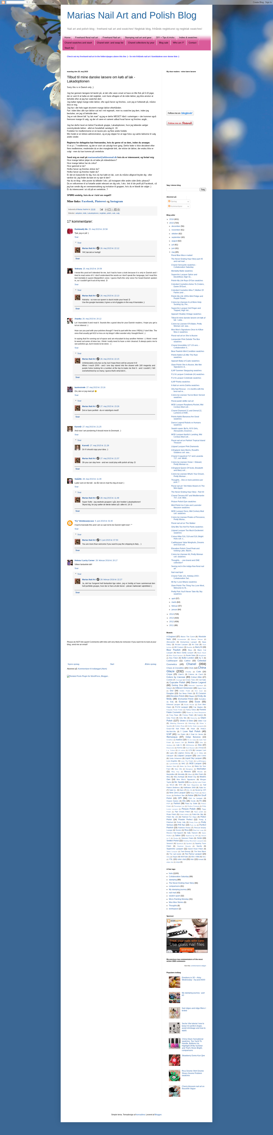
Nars (182, 790)
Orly (184, 801)
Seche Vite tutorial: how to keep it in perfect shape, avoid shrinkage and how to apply (194, 1026)
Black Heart (201, 653)
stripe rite (170, 862)
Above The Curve (188, 637)
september (176, 237)
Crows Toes (190, 680)
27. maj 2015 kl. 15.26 (109, 406)
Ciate (198, 672)
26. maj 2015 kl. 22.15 (109, 359)
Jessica (191, 742)
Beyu (190, 650)
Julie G (179, 745)
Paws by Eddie (191, 803)
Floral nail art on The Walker (183, 523)
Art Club (195, 644)
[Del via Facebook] (115, 209)
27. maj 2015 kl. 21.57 (109, 458)
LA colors (181, 750)
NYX (180, 785)
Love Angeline (172, 761)
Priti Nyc (181, 825)
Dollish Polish (185, 691)
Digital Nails (201, 688)
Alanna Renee (197, 639)
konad (200, 859)
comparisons (174, 886)
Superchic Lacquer (175, 849)
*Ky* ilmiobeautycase (84, 521)
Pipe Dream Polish (182, 812)
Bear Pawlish (174, 650)
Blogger (158, 1115)
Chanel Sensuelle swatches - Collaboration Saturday (183, 266)
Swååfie (78, 479)
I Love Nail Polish (190, 731)
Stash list (69, 48)
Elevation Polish (177, 696)
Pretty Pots (193, 822)
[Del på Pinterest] (118, 209)
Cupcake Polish (177, 682)
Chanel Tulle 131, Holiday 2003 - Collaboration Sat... (185, 577)
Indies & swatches (188, 37)
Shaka (175, 838)
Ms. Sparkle (179, 782)
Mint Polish (199, 774)
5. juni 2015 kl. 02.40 (104, 521)
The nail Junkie (175, 854)
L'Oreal (200, 748)
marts (174, 602)
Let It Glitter (198, 753)
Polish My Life (172, 817)
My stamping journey (178, 889)
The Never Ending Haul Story (181, 883)
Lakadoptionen (93, 213)
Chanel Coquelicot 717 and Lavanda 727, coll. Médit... (187, 457)
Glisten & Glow (186, 721)
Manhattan (201, 769)
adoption (79, 213)
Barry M (198, 647)
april (174, 598)
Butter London (188, 658)
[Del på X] (112, 209)
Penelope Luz (179, 806)
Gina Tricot (171, 718)
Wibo (204, 857)
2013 (171, 618)
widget (203, 966)
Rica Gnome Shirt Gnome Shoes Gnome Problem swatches (193, 1073)
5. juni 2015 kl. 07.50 (109, 540)
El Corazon (201, 693)
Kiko (200, 745)
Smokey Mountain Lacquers (193, 841)
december (176, 226)
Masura (187, 771)
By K (201, 658)
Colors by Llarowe (176, 677)
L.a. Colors (171, 750)
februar (175, 606)
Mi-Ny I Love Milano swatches (184, 582)
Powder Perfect (185, 819)
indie (84, 213)
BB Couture (178, 647)
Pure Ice (193, 825)
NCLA (172, 785)
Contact (192, 42)
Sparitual (179, 843)
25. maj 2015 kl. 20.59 (92, 269)
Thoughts (173, 905)
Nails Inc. (173, 790)
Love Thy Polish (187, 761)
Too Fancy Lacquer (193, 854)
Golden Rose (180, 726)
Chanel (191, 664)
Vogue (175, 857)
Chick (190, 668)
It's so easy (191, 740)
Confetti (169, 680)
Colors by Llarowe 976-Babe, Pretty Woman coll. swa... (186, 325)
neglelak (103, 213)
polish (109, 213)
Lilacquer (170, 756)
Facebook (87, 201)
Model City (192, 777)
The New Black (200, 851)
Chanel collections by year (141, 42)
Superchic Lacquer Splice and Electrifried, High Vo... (184, 275)
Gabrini (200, 715)
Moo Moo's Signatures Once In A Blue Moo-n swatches (187, 331)
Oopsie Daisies (173, 801)
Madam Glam (171, 766)
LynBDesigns (201, 761)
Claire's (181, 674)
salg (117, 213)
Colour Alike (196, 677)
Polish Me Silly (197, 814)
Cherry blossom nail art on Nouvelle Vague (193, 1087)
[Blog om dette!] (109, 209)
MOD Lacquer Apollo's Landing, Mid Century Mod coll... (186, 435)
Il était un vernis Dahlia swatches (185, 385)
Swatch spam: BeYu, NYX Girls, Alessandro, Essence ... (184, 429)
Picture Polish (189, 809)
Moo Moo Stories (176, 902)
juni (173, 248)
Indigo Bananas (193, 737)
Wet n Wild (195, 857)
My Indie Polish (200, 782)
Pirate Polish (171, 814)
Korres (179, 748)
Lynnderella (173, 763)
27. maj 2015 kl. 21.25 (91, 427)
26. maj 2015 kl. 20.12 (91, 319)
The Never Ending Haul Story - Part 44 (187, 492)
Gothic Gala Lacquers (196, 726)
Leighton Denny (184, 753)
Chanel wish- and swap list (110, 42)
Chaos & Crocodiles (175, 668)
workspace (173, 909)
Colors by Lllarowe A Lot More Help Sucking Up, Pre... (186, 303)
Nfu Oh (189, 790)
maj (173, 252)
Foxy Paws (174, 715)
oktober (175, 234)
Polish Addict (184, 814)
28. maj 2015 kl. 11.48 (109, 498)
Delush (169, 688)
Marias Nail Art (83, 209)
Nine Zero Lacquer (177, 793)
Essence (183, 701)
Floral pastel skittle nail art (182, 401)
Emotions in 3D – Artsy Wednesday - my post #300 (193, 978)
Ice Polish (181, 734)
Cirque (169, 674)
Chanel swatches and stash (78, 42)
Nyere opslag (73, 664)
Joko (201, 742)
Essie (197, 701)
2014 (171, 614)
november (176, 230)
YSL (171, 859)
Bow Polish (173, 658)
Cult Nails (202, 680)
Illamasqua (172, 737)
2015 (171, 223)
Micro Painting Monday (179, 899)
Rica (186, 830)
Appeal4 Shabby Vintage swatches (186, 314)
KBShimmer (190, 745)
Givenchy (193, 718)
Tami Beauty (185, 851)
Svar (77, 237)
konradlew (140, 1115)
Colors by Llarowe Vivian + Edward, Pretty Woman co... (186, 463)
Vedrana (78, 269)
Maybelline (171, 774)
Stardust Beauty (184, 846)
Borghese (202, 655)
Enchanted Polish (186, 699)
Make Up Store (185, 766)
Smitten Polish (173, 841)
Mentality (181, 774)
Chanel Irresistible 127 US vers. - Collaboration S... (185, 346)
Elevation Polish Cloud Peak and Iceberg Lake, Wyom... (185, 549)
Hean (193, 729)
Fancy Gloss (191, 710)
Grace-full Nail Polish (176, 729)
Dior (171, 691)
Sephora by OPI (192, 835)
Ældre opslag (150, 664)
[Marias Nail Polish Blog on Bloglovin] (180, 115)
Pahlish (177, 803)
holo (171, 873)
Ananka (78, 319)
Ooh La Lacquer (195, 798)
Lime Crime (201, 756)
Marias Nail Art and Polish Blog (132, 15)
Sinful (199, 838)
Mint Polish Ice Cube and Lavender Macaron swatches (186, 506)
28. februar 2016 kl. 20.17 (107, 560)
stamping (173, 880)
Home (67, 37)
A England (171, 636)
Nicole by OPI (200, 790)
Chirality (188, 672)
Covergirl (179, 680)
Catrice (187, 661)
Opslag (173, 201)
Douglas (170, 693)
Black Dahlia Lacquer (185, 653)
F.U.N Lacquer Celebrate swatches (186, 378)
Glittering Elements (177, 723)
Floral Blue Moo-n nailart (181, 255)
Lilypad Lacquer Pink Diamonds (185, 446)
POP (168, 803)
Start (112, 664)
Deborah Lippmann (195, 685)
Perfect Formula (193, 806)
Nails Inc (202, 787)
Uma (168, 857)
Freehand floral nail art (86, 37)
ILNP (169, 734)
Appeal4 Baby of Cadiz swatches (185, 361)
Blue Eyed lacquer (176, 655)
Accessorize (181, 639)
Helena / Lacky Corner (85, 560)
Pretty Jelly (181, 822)
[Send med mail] (106, 209)
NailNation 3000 (189, 787)
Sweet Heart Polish (195, 849)
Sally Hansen (192, 833)
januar (175, 609)
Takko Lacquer (172, 851)
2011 (171, 625)
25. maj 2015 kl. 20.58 (98, 229)
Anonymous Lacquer (188, 642)
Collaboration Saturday (179, 876)
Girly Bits (182, 718)
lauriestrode (80, 387)
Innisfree (170, 740)
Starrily (199, 846)
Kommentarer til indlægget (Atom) (92, 669)
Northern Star (179, 795)
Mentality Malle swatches (182, 271)
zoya (178, 862)
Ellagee (191, 696)
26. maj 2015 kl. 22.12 (109, 248)
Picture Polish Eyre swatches (183, 501)
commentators (196, 966)
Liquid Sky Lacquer (193, 758)
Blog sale (163, 42)
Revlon (178, 830)
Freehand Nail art (111, 37)
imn (192, 859)
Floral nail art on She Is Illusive (184, 336)
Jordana (170, 745)
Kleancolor (170, 748)
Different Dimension (184, 688)
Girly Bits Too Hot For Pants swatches (187, 527)
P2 (200, 801)
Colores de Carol (195, 674)
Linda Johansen (175, 758)
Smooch (170, 843)
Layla (172, 753)
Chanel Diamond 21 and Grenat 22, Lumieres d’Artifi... (186, 412)
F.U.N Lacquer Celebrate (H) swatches (187, 374)
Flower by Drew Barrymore (196, 712)
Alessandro (171, 642)
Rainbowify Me (81, 229)
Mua (190, 782)
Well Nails (184, 857)
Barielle (189, 647)
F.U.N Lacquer (181, 707)
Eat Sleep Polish (185, 693)
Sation (178, 835)
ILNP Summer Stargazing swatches (186, 370)
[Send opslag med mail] (101, 209)
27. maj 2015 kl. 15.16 (95, 387)
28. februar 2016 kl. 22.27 (111, 579)
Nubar (190, 795)
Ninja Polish (194, 793)
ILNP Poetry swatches (180, 382)
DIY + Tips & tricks (165, 37)
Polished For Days (189, 817)
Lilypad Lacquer (184, 756)
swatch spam (174, 896)
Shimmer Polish (187, 838)
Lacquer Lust (201, 750)
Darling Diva (177, 685)
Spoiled (189, 843)
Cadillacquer (172, 661)
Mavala (200, 772)
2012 (171, 621)
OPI (180, 798)
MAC (183, 763)
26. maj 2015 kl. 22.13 (109, 296)
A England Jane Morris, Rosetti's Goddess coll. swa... (185, 451)
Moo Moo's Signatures (186, 779)
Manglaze (189, 769)
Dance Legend (198, 682)
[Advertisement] (112, 654)
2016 (171, 219)
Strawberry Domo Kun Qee (193, 1055)
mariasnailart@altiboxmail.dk (102, 157)
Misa (168, 777)
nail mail (172, 893)
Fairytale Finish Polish (175, 710)
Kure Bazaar (190, 748)
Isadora (179, 740)
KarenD (78, 427)
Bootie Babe (190, 655)
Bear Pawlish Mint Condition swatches (187, 351)
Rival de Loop (198, 830)
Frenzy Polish (188, 715)
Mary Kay (175, 772)
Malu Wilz (178, 769)
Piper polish (198, 812)
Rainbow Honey (184, 828)
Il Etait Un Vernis (196, 734)
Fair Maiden (198, 707)
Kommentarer (176, 206)
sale (113, 213)
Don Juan (199, 691)
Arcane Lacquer (181, 644)
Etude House (189, 704)
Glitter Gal (202, 721)
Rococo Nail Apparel (175, 833)
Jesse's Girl (179, 742)
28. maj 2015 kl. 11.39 (92, 479)
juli (173, 245)
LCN (190, 750)
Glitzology (191, 723)
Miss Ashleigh (179, 777)
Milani (190, 774)
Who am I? (178, 42)
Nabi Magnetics (193, 785)
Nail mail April (177, 572)
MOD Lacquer (195, 763)
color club (181, 859)
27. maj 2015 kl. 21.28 (99, 445)
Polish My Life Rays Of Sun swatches (187, 280)
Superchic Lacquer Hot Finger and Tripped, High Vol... (186, 309)
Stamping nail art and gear (138, 37)
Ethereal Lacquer (173, 704)
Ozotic (193, 801)
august (175, 241)
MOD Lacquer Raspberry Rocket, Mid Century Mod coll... (187, 406)
